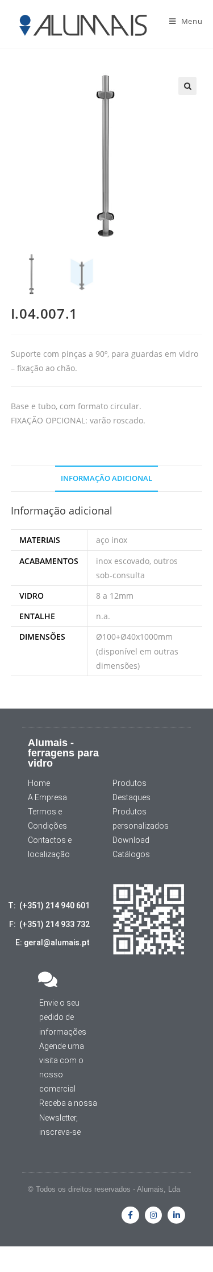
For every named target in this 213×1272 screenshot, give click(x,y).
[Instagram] (153, 1215)
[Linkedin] (176, 1215)
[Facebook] (130, 1215)
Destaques (131, 797)
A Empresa (47, 797)
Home (39, 783)
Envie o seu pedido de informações (62, 1017)
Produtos (129, 783)
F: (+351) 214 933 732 (49, 924)
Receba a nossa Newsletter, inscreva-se (68, 1117)
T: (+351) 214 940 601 (49, 905)
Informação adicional (106, 478)
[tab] (107, 479)
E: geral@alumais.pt (52, 942)
